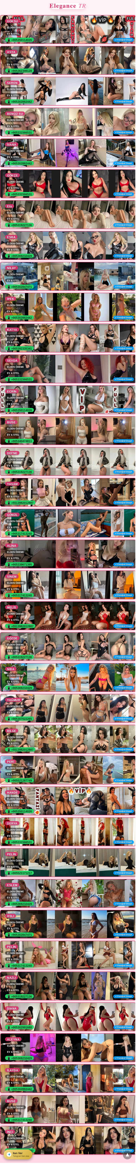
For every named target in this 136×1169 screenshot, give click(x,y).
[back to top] (127, 1155)
